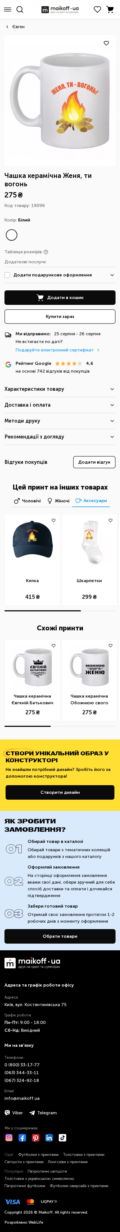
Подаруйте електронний (55, 350)
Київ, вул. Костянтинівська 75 (35, 1004)
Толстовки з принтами (83, 1154)
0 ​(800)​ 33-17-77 (22, 1064)
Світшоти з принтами (24, 1161)
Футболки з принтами (38, 1154)
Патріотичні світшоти (47, 1171)
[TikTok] (62, 1137)
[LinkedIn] (49, 1137)
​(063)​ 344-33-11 (21, 1072)
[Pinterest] (35, 1137)
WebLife (35, 1222)
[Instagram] (8, 1137)
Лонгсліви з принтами (68, 1161)
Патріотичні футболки (24, 1185)
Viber (17, 1112)
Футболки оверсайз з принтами (79, 1185)
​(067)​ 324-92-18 (21, 1080)
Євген (18, 26)
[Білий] (11, 235)
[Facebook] (22, 1137)
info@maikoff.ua (22, 1098)
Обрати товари (60, 936)
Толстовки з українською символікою (39, 1178)
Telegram (47, 1112)
